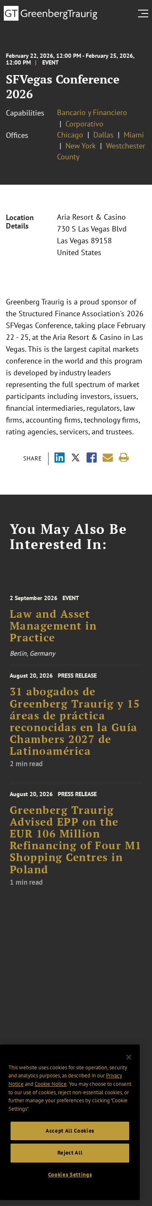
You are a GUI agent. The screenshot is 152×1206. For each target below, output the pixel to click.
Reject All (70, 1152)
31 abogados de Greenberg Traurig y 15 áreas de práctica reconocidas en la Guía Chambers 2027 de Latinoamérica (75, 721)
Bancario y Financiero (92, 112)
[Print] (124, 457)
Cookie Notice (51, 1084)
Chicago (70, 135)
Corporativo (84, 124)
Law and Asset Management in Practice (53, 626)
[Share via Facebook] (92, 458)
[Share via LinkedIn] (59, 458)
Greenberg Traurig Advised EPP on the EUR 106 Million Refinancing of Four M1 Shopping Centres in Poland (76, 839)
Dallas (103, 135)
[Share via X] (76, 458)
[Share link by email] (108, 457)
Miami (134, 135)
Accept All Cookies (70, 1130)
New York (80, 146)
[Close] (128, 1057)
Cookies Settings (70, 1174)
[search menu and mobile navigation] (144, 13)
